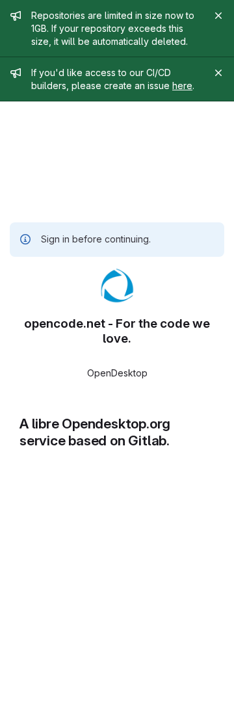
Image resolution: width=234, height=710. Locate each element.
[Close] (218, 15)
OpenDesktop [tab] (117, 372)
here (182, 85)
